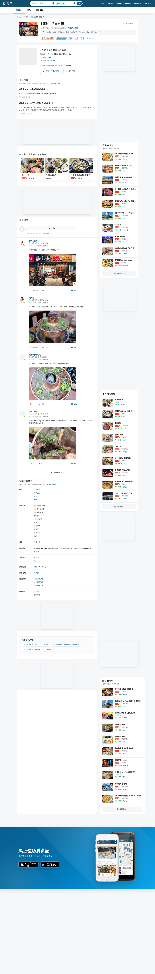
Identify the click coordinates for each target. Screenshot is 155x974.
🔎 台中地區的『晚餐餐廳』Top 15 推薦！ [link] (67, 644)
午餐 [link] (82, 38)
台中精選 (25, 17)
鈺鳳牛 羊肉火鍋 (52, 23)
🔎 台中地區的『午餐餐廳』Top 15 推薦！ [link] (37, 649)
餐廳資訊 (19, 10)
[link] (125, 159)
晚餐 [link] (76, 38)
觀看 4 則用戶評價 (52, 71)
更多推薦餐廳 (118, 507)
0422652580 (51, 60)
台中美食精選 (48, 38)
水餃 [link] (35, 496)
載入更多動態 (55, 472)
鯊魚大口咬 (33, 241)
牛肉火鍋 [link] (37, 489)
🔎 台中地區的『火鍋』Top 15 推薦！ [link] (35, 644)
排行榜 (147, 3)
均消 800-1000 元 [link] (40, 567)
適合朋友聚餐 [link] (39, 582)
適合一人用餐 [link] (39, 585)
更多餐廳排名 (118, 273)
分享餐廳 (71, 71)
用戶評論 (23, 220)
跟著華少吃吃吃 (35, 355)
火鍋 (31, 17)
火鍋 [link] (70, 38)
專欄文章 (128, 3)
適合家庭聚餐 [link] (39, 579)
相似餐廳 (39, 10)
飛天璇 (31, 298)
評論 (29, 10)
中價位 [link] (36, 573)
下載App (119, 3)
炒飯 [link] (35, 500)
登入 (102, 3)
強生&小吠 (33, 412)
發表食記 (111, 3)
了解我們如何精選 (72, 28)
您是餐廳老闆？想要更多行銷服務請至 (55, 65)
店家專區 (136, 3)
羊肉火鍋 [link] (37, 493)
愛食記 (19, 17)
